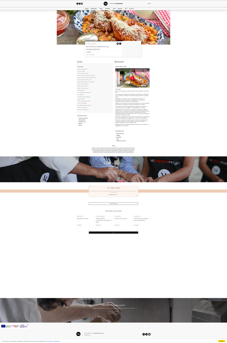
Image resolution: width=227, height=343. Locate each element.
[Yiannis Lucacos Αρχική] (113, 3)
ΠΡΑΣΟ (80, 125)
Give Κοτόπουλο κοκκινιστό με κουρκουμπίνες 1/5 (86, 54)
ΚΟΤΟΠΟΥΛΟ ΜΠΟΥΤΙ (83, 118)
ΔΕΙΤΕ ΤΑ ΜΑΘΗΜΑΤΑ (112, 172)
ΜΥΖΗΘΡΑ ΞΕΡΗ (82, 121)
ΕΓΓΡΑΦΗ (112, 312)
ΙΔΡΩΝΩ (118, 135)
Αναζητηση (140, 8)
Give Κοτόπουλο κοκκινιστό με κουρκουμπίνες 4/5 (89, 54)
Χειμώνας (131, 151)
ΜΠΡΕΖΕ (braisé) (120, 133)
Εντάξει (222, 341)
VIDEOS (101, 8)
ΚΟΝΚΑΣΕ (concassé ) (121, 140)
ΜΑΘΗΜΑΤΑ (107, 8)
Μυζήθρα (107, 151)
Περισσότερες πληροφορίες (53, 341)
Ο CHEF (114, 8)
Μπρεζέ (102, 151)
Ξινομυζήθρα (120, 151)
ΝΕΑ (126, 8)
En (150, 3)
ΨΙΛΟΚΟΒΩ (118, 137)
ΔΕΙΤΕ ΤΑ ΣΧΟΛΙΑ (113, 203)
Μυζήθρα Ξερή (113, 151)
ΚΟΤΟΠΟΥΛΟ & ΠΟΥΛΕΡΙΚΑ (91, 43)
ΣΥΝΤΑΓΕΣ (87, 8)
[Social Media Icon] (77, 3)
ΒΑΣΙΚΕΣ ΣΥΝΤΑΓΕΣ (80, 216)
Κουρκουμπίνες (96, 151)
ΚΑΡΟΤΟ (80, 123)
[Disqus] (113, 251)
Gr (148, 3)
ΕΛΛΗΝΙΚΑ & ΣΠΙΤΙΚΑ (137, 216)
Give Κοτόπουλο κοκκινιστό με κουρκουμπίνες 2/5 (87, 54)
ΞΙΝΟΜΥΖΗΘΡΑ (82, 120)
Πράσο (126, 151)
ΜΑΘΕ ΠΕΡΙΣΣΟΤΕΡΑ (112, 194)
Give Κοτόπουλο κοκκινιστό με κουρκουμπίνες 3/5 (88, 54)
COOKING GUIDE (94, 8)
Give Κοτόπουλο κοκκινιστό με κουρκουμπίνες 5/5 (90, 54)
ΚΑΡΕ (117, 139)
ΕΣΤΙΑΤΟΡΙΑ (120, 8)
